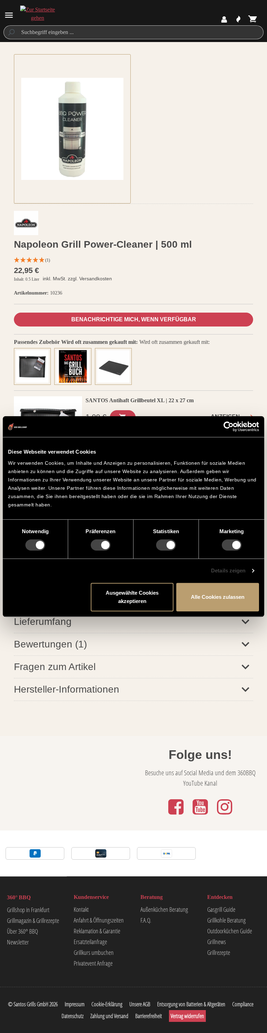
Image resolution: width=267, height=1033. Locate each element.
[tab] (34, 365)
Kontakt (81, 909)
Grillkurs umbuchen (94, 952)
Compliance (242, 1004)
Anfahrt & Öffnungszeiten (99, 920)
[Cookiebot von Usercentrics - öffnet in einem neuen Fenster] (228, 426)
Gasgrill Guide (221, 909)
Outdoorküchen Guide (229, 931)
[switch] (101, 545)
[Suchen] (10, 32)
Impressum (74, 1004)
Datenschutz (72, 1016)
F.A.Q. (145, 920)
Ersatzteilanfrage (90, 941)
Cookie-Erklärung (106, 1004)
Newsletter (18, 942)
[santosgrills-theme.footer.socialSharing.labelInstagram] (224, 815)
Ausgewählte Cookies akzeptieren (132, 597)
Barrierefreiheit (148, 1016)
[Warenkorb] (253, 19)
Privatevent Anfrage (93, 963)
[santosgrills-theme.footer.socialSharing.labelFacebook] (176, 815)
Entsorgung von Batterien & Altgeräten (191, 1004)
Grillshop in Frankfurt (28, 910)
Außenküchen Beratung (164, 909)
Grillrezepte (218, 952)
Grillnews (216, 941)
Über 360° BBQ (22, 931)
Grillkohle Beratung (226, 920)
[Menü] (8, 15)
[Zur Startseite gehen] (37, 14)
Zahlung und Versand (109, 1016)
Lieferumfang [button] (43, 621)
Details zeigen (228, 570)
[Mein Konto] (224, 19)
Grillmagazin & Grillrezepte (33, 920)
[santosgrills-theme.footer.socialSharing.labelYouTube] (201, 815)
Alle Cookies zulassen (217, 597)
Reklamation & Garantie (97, 931)
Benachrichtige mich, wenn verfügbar (133, 319)
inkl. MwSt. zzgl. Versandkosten (77, 278)
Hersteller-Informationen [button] (66, 689)
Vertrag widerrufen (187, 1016)
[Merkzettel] (238, 19)
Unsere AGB (139, 1004)
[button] (133, 644)
